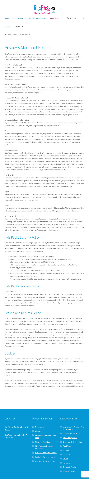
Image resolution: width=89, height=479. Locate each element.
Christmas (67, 454)
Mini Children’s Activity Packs (46, 453)
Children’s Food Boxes (43, 442)
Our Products (18, 18)
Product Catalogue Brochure (45, 457)
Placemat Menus (69, 471)
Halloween (67, 463)
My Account (39, 427)
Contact (8, 26)
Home (7, 18)
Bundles (66, 450)
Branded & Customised (37, 18)
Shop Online (54, 18)
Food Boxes (67, 446)
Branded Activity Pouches (72, 442)
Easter (65, 459)
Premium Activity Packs (71, 433)
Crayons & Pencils (69, 467)
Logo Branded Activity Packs (45, 461)
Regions (17, 26)
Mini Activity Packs (70, 438)
